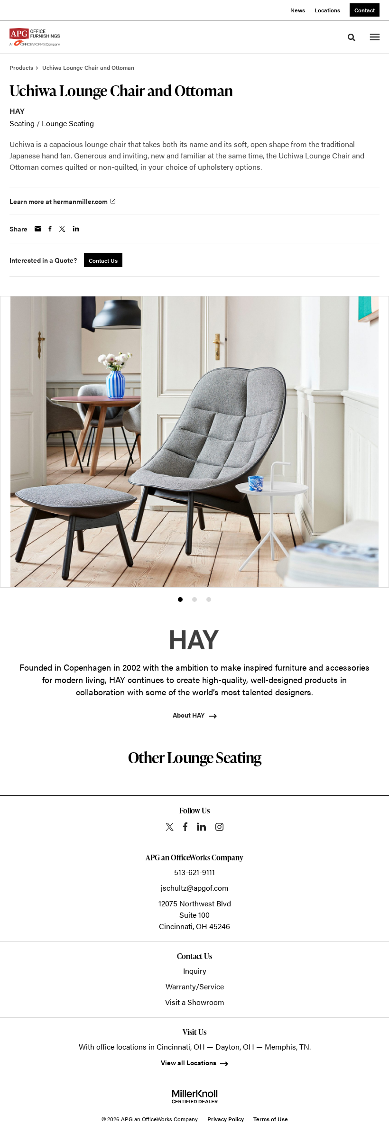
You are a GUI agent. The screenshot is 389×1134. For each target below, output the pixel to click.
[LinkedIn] (201, 826)
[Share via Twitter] (62, 229)
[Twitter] (170, 827)
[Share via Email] (38, 228)
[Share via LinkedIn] (76, 228)
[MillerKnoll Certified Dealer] (194, 1096)
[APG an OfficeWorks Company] (34, 37)
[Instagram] (219, 827)
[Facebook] (185, 826)
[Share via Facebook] (50, 228)
